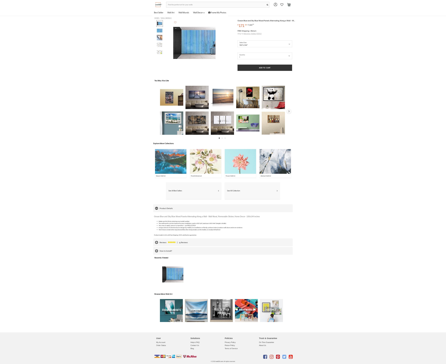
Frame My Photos (218, 12)
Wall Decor (198, 12)
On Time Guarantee (266, 342)
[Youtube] (291, 356)
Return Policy (230, 345)
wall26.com (219, 361)
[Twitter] (284, 356)
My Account (160, 342)
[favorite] (282, 4)
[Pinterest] (278, 356)
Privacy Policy (230, 342)
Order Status (161, 345)
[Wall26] (157, 4)
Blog (192, 348)
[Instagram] (272, 356)
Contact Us (194, 345)
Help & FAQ (195, 342)
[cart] (288, 5)
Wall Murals (183, 12)
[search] (267, 5)
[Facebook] (265, 356)
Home (156, 18)
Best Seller (158, 12)
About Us (262, 345)
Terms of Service (231, 348)
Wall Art (170, 12)
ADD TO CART (265, 68)
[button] (289, 111)
